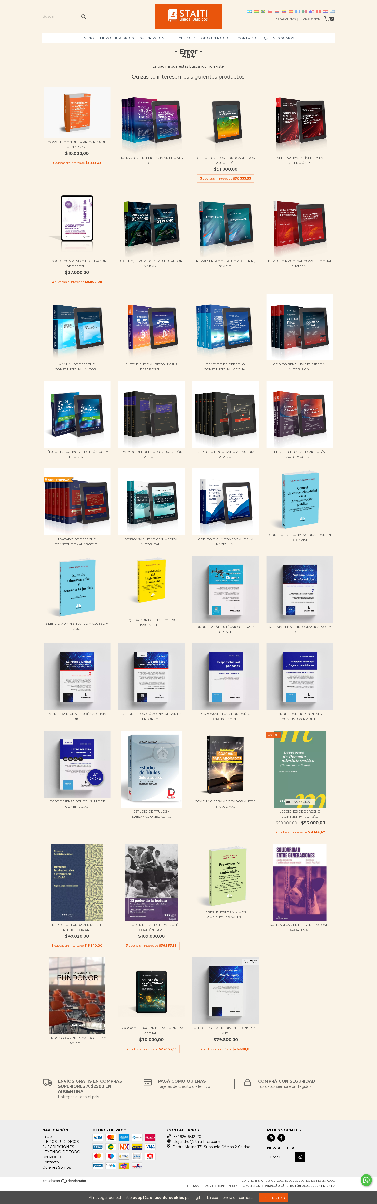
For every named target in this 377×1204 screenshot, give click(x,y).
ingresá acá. (275, 1186)
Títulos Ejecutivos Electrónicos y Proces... (77, 454)
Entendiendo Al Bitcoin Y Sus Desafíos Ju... (151, 366)
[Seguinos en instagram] (271, 1138)
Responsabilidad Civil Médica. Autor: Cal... (151, 541)
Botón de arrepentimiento (312, 1186)
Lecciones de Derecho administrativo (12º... (300, 813)
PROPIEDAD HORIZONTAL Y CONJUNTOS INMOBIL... (300, 716)
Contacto (247, 38)
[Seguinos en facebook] (281, 1138)
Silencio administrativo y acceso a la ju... (77, 626)
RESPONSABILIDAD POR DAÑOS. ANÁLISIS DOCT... (226, 716)
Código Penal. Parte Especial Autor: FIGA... (300, 366)
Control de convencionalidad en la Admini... (300, 537)
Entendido (274, 1198)
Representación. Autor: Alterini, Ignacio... (225, 263)
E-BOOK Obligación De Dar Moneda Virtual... (151, 1030)
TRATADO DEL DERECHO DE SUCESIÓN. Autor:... (151, 454)
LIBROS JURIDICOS (117, 38)
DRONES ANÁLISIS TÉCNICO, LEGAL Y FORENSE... (225, 629)
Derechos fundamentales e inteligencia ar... (77, 927)
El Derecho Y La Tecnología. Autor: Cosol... (300, 454)
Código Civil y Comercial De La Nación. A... (225, 541)
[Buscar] (83, 16)
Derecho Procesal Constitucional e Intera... (300, 263)
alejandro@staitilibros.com (196, 1141)
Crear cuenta (286, 19)
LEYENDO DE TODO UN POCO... (203, 38)
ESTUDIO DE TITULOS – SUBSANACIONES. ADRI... (151, 813)
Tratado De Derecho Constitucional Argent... (77, 541)
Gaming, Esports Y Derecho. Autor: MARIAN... (151, 263)
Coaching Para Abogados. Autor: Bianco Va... (225, 803)
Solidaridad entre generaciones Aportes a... (300, 927)
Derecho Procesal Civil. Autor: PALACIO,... (225, 454)
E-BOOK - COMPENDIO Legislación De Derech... (76, 263)
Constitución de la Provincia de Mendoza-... (77, 144)
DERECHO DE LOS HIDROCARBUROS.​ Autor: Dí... (225, 160)
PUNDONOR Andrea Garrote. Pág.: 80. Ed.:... (77, 1040)
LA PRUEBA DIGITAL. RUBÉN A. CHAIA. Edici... (77, 716)
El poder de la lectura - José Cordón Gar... (151, 927)
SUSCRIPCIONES (154, 38)
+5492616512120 (187, 1136)
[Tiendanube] (64, 1182)
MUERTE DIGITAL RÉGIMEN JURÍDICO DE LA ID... (225, 1030)
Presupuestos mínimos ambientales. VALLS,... (225, 914)
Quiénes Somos (279, 38)
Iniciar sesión (310, 19)
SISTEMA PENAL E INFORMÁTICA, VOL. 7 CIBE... (300, 629)
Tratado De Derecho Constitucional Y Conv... (225, 366)
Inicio (88, 38)
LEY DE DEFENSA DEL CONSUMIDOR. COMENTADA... (77, 803)
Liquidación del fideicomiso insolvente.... (151, 622)
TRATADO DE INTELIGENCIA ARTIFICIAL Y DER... (151, 160)
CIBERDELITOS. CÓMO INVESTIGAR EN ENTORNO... (151, 716)
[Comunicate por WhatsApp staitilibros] (366, 1180)
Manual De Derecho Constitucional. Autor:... (77, 366)
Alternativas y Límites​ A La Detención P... (300, 160)
